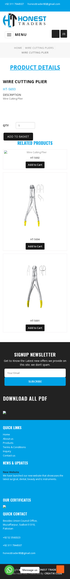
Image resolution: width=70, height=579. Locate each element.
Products (8, 443)
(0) (63, 34)
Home (18, 48)
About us (8, 438)
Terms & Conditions (14, 447)
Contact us (9, 455)
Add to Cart (35, 164)
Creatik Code (53, 573)
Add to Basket (18, 136)
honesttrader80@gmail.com (44, 4)
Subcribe (35, 381)
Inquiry (7, 451)
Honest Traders (48, 569)
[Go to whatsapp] (9, 570)
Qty (6, 125)
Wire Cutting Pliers (39, 48)
